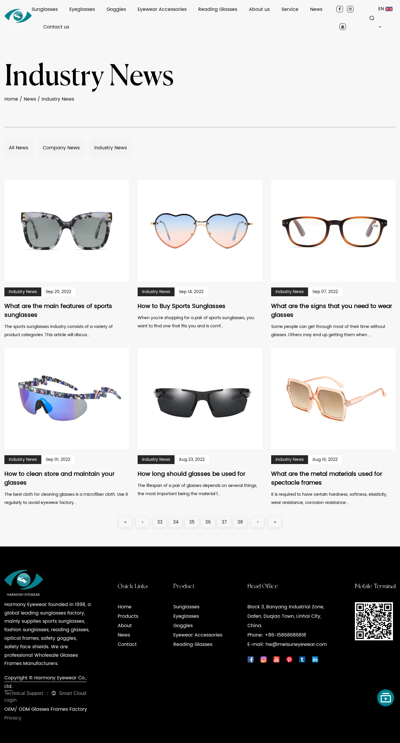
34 (176, 522)
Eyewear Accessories (162, 9)
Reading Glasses (217, 9)
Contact (127, 644)
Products (128, 616)
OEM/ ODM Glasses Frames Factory (45, 709)
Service (289, 9)
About (125, 625)
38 (240, 522)
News (316, 9)
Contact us (56, 27)
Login (10, 700)
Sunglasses (45, 9)
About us (259, 9)
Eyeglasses (82, 9)
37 (224, 522)
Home (11, 99)
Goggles (116, 9)
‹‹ (125, 522)
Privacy (12, 718)
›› (275, 522)
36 (208, 522)
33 (160, 522)
